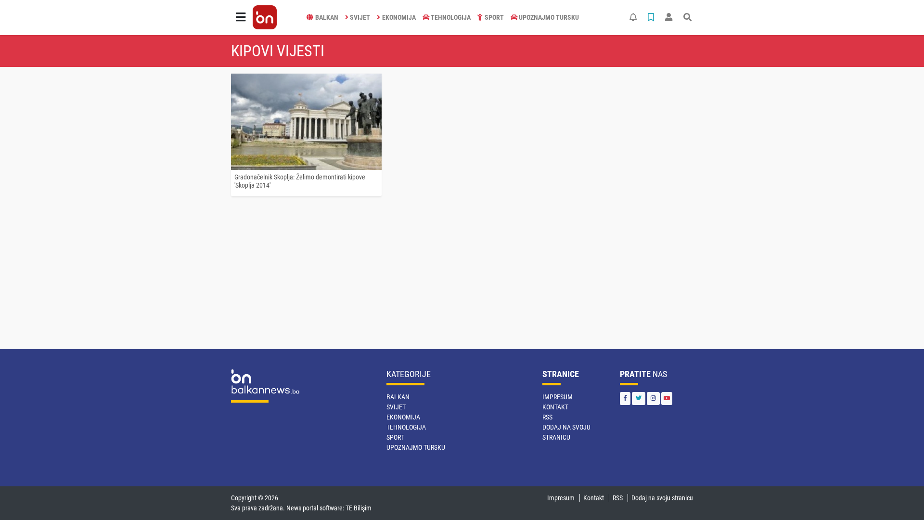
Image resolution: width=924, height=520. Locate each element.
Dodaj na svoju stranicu (662, 498)
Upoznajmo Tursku (549, 17)
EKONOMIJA (399, 17)
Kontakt (555, 407)
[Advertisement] (462, 275)
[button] (241, 17)
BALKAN (326, 17)
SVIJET (360, 17)
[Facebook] (625, 398)
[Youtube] (666, 398)
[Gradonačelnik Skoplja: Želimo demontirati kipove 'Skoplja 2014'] (306, 122)
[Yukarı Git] (899, 495)
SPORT (494, 17)
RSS (547, 417)
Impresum (557, 397)
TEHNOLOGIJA (451, 17)
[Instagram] (653, 398)
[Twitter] (638, 398)
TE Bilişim (359, 508)
